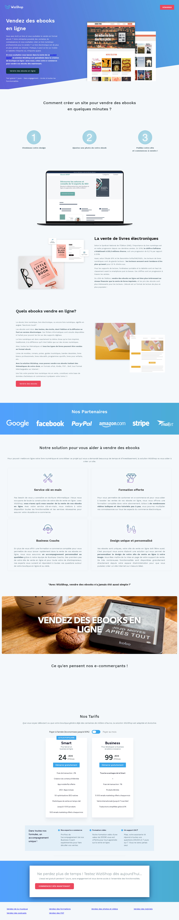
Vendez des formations (60, 909)
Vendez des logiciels (143, 909)
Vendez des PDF (56, 913)
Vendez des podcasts (16, 913)
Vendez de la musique (17, 909)
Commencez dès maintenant (54, 886)
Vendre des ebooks (28, 384)
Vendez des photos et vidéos (104, 909)
